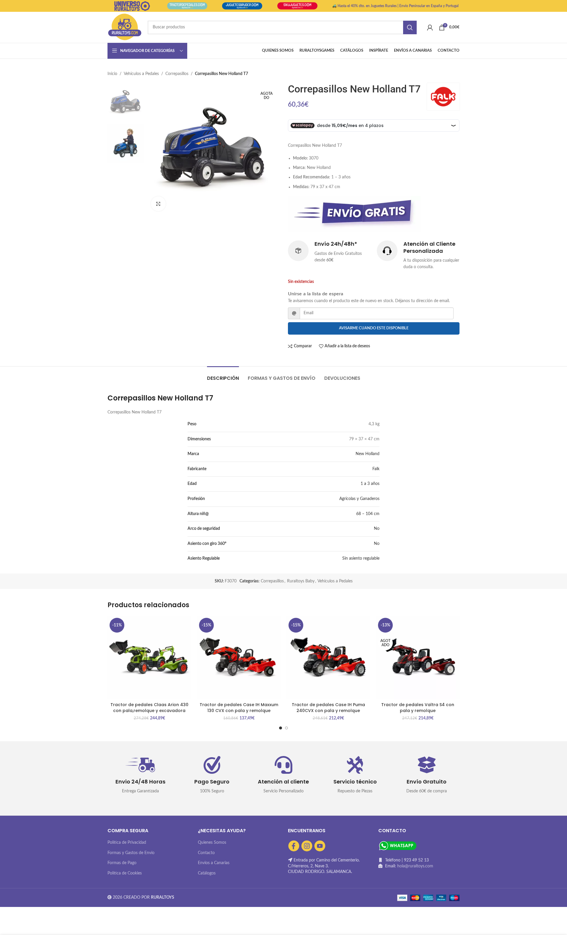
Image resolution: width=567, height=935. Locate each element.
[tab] (223, 375)
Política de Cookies (124, 873)
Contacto (206, 853)
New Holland (367, 454)
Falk (375, 469)
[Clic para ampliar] (158, 203)
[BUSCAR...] (410, 27)
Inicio (112, 74)
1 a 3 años (370, 484)
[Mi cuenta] (430, 27)
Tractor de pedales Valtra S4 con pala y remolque (417, 708)
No (376, 529)
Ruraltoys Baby (301, 581)
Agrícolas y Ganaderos (359, 499)
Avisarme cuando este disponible (373, 328)
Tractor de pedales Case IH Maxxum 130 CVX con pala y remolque (239, 708)
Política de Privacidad (126, 842)
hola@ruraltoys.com (415, 866)
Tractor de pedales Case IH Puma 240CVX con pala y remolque (328, 708)
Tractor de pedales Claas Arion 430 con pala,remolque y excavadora (149, 708)
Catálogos (207, 873)
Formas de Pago (121, 863)
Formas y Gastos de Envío (130, 853)
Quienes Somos (212, 842)
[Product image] (239, 657)
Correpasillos (176, 74)
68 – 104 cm (367, 514)
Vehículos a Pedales (141, 74)
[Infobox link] (329, 251)
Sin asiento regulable (360, 558)
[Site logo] (124, 27)
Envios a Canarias (213, 863)
